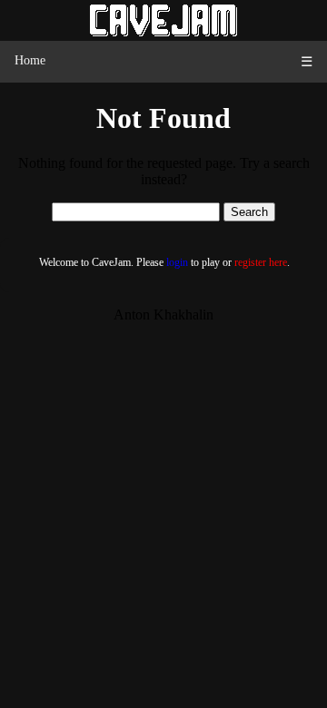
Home (30, 60)
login (177, 262)
